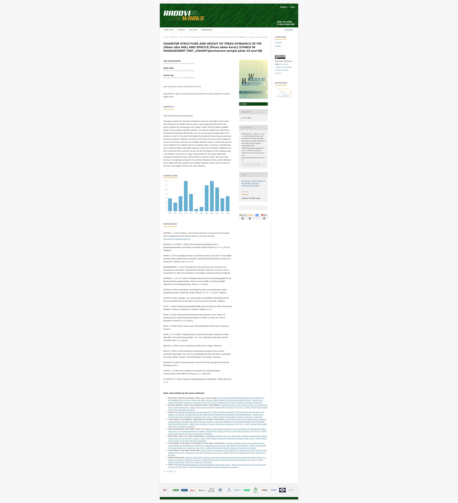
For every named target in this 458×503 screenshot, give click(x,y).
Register (283, 7)
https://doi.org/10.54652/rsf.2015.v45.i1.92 (184, 87)
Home (166, 37)
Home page (168, 30)
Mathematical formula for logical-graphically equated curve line (204, 465)
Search (289, 30)
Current (181, 30)
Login (292, 7)
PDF (244, 104)
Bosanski (278, 42)
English (278, 46)
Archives (193, 30)
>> (175, 471)
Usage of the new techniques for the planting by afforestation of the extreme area (234, 450)
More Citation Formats (251, 164)
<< (164, 471)
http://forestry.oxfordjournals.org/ (177, 239)
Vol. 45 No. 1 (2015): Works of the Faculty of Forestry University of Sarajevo (213, 37)
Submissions (206, 30)
